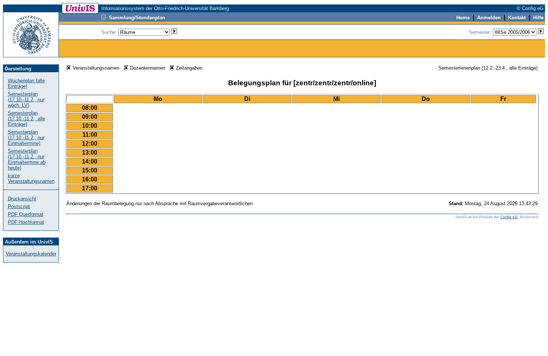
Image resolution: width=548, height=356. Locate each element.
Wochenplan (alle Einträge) (26, 83)
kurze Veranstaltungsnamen (31, 178)
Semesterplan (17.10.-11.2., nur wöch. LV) (26, 99)
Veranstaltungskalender (31, 254)
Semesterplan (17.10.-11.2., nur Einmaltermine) (26, 137)
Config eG (509, 217)
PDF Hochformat (26, 222)
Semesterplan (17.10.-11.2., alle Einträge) (26, 118)
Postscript (19, 206)
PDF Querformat (25, 214)
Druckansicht (22, 198)
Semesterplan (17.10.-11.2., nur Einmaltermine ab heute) (26, 159)
